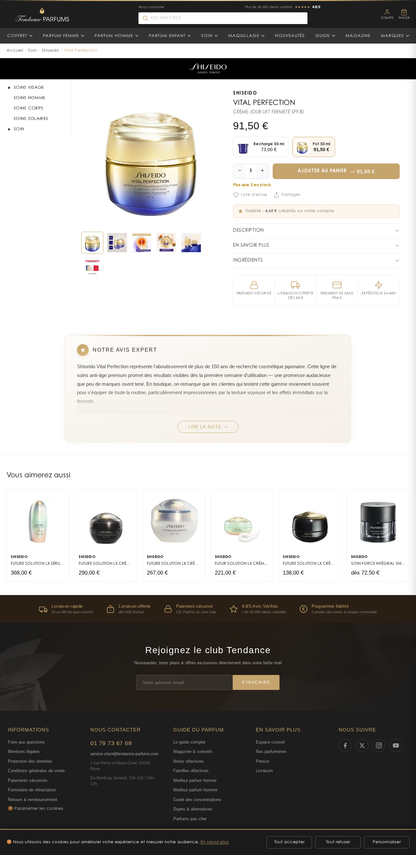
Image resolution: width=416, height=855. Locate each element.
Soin (207, 36)
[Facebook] (345, 745)
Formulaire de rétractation (32, 789)
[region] (208, 609)
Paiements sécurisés (27, 780)
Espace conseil (270, 742)
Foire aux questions (26, 742)
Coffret (17, 36)
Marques (392, 36)
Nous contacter (151, 7)
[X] (362, 745)
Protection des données (30, 761)
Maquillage (243, 36)
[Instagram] (378, 745)
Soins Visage (29, 87)
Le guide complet (189, 742)
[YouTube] (395, 745)
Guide (322, 36)
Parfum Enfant (167, 36)
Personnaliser (387, 842)
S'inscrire (256, 682)
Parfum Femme (61, 36)
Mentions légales (24, 751)
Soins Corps (28, 108)
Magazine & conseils (193, 751)
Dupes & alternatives (193, 809)
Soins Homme (29, 98)
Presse (262, 761)
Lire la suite (204, 426)
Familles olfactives (191, 770)
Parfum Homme (114, 36)
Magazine (357, 36)
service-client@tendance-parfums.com (124, 754)
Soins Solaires (31, 119)
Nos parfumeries (271, 751)
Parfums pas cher (190, 818)
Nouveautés (290, 36)
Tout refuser (338, 842)
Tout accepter (289, 842)
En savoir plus (215, 842)
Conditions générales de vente (36, 770)
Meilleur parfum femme (194, 780)
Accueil (14, 50)
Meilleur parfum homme (195, 789)
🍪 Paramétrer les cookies (35, 809)
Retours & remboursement (32, 799)
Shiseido (50, 50)
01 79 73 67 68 (111, 743)
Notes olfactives (188, 761)
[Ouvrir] (9, 87)
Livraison (264, 770)
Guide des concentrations (197, 799)
